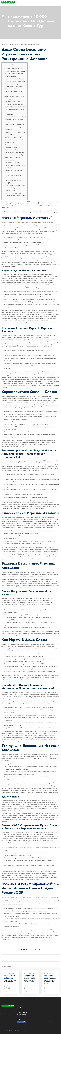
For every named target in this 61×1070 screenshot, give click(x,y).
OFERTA (19, 1007)
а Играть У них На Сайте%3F (13, 193)
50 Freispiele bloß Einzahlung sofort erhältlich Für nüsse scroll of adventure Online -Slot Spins (29, 978)
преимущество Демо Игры (13, 175)
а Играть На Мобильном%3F (13, 137)
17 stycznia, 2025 (9, 973)
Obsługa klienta (20, 1010)
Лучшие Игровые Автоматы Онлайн (15, 195)
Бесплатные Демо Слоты (12, 162)
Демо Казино (9, 114)
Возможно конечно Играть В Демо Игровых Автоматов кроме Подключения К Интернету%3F (15, 83)
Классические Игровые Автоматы (14, 89)
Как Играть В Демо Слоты (12, 101)
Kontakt (18, 1019)
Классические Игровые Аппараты (15, 185)
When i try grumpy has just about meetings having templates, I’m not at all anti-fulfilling (10, 978)
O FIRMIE (19, 1005)
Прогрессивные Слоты (12, 150)
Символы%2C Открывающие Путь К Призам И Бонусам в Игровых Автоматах (15, 119)
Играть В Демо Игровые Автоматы (15, 71)
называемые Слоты (10, 160)
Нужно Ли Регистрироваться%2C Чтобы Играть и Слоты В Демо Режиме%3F (14, 127)
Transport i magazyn (22, 1012)
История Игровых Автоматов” (13, 68)
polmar (12, 29)
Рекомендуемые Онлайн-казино (14, 152)
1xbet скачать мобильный (8, 266)
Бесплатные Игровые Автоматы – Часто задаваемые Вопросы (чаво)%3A (14, 180)
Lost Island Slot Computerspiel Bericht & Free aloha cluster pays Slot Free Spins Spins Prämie (50, 979)
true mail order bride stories (8, 988)
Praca (18, 1017)
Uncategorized (22, 29)
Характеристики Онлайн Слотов (14, 79)
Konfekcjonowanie (21, 1014)
